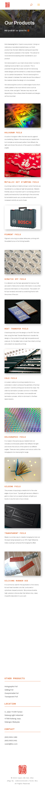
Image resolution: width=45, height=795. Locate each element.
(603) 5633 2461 (11, 741)
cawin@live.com (11, 744)
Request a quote (16, 31)
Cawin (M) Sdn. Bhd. (26, 778)
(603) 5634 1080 (11, 737)
